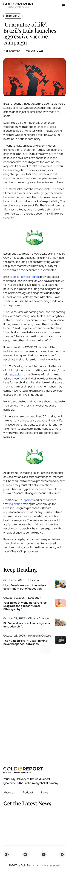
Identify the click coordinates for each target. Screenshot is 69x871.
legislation (15, 504)
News (44, 792)
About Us (9, 792)
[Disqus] (34, 703)
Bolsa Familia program (26, 277)
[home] (18, 4)
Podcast (28, 792)
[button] (62, 5)
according (16, 374)
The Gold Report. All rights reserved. (34, 865)
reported (28, 500)
